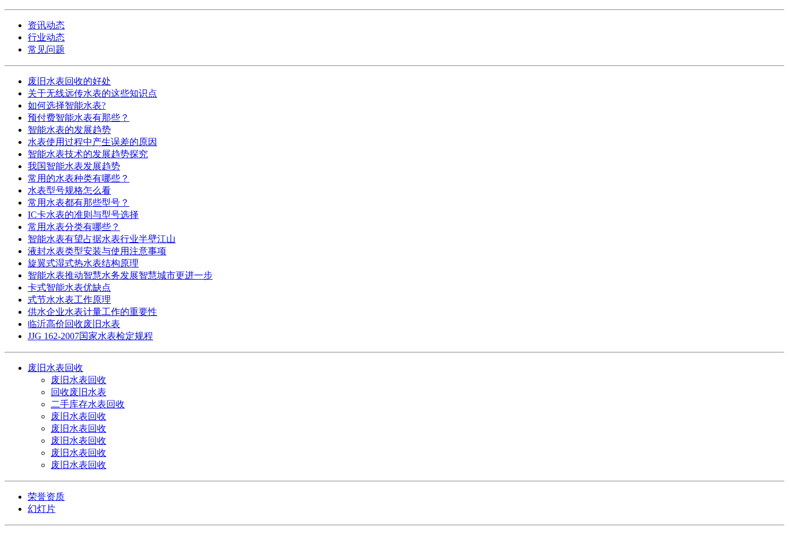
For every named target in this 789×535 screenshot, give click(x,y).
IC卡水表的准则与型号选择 (83, 215)
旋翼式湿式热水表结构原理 (83, 263)
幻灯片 (41, 509)
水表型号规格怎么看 (69, 190)
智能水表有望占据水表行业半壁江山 (102, 239)
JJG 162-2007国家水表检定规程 (90, 336)
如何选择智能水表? (67, 105)
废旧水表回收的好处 (69, 81)
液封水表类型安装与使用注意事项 (97, 251)
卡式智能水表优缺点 (69, 287)
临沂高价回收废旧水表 (74, 324)
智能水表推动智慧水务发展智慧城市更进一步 (120, 275)
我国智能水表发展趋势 (74, 166)
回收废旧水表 (78, 392)
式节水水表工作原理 (69, 299)
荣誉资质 (46, 496)
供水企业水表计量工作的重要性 (92, 312)
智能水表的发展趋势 (69, 130)
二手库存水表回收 (88, 404)
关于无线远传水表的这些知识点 (92, 93)
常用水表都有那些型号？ (78, 202)
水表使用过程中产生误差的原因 (92, 142)
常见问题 (46, 49)
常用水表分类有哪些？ (74, 227)
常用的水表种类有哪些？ (78, 178)
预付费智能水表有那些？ (78, 117)
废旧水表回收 (55, 368)
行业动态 (46, 37)
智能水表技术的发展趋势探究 (88, 154)
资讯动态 (46, 25)
